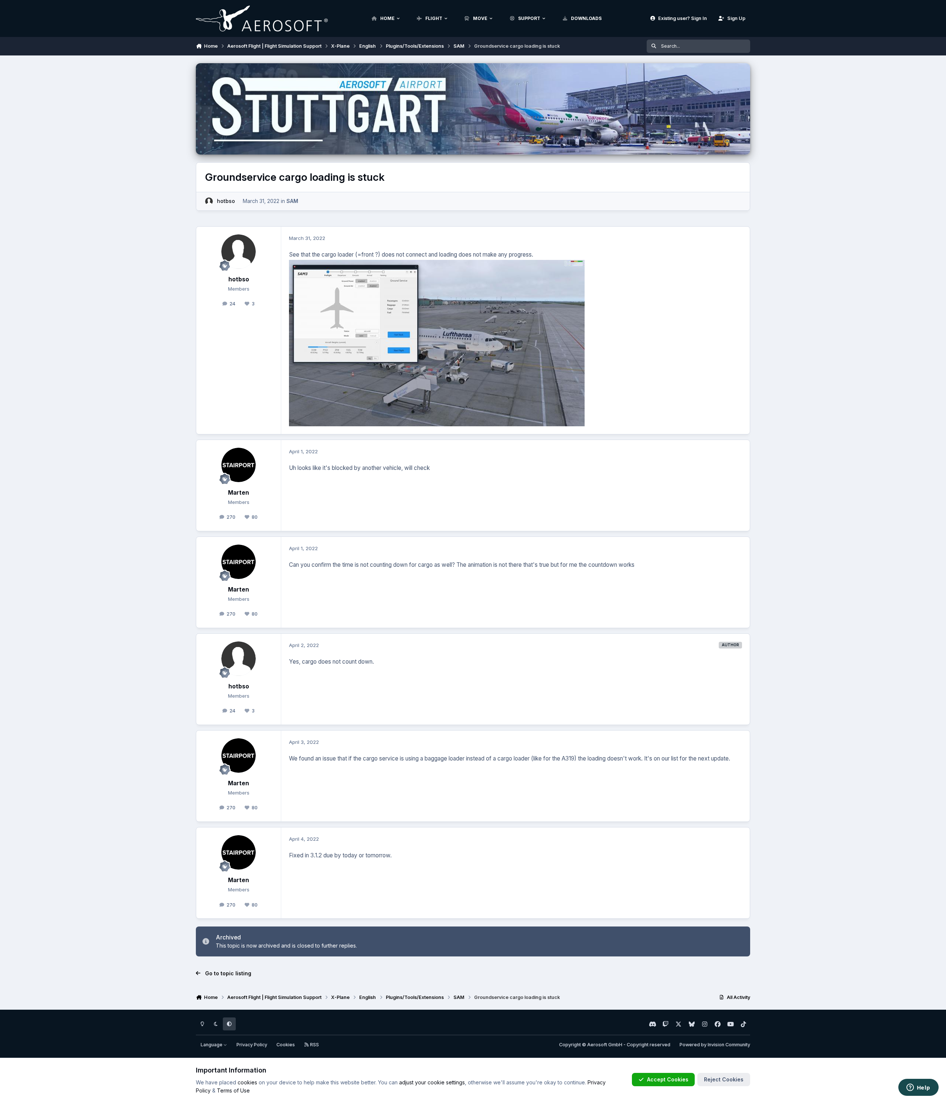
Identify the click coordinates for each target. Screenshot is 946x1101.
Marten (238, 492)
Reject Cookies (723, 1079)
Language (212, 1044)
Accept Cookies (667, 1079)
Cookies (285, 1044)
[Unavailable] (437, 264)
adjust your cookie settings (432, 1082)
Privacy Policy (251, 1044)
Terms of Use (233, 1090)
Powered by (715, 1044)
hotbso (226, 201)
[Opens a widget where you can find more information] (918, 1088)
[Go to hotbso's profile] (209, 201)
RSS (314, 1044)
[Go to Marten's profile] (238, 465)
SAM (292, 201)
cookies (247, 1082)
